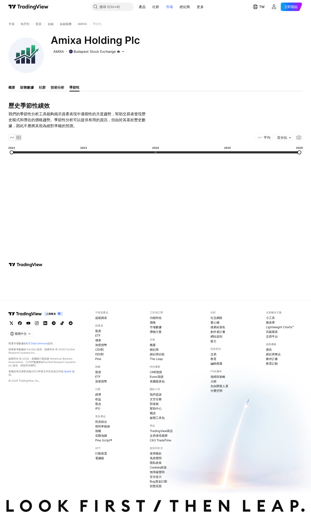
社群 (155, 7)
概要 (153, 345)
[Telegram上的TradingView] (54, 323)
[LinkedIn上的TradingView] (45, 323)
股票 (98, 331)
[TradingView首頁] (28, 7)
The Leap (156, 359)
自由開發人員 (219, 386)
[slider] (12, 152)
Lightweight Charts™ (280, 327)
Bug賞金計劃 (158, 481)
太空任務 (156, 399)
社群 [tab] (42, 87)
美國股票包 (157, 381)
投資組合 (101, 421)
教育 (213, 359)
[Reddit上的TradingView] (71, 323)
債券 (98, 340)
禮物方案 (156, 332)
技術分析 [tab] (57, 87)
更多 (200, 7)
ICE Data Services (37, 343)
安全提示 (156, 476)
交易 (213, 354)
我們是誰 (156, 394)
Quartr (68, 371)
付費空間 (216, 390)
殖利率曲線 (102, 426)
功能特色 (156, 318)
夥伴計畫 (272, 359)
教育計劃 (272, 363)
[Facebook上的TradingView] (20, 323)
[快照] (299, 137)
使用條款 (156, 453)
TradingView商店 (161, 431)
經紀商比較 (157, 354)
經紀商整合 (273, 354)
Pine (98, 359)
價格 (153, 322)
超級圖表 (101, 318)
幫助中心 (156, 408)
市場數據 (156, 327)
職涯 (153, 413)
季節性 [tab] (74, 87)
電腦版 (99, 458)
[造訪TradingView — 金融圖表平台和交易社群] (25, 265)
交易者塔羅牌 (159, 435)
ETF (97, 335)
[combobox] (284, 137)
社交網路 (216, 318)
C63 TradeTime (160, 440)
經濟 (98, 394)
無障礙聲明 (157, 472)
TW (262, 7)
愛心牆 (215, 322)
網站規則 (216, 336)
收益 (98, 399)
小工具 (270, 318)
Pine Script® (103, 440)
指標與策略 (218, 376)
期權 (98, 431)
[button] (149, 7)
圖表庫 (270, 322)
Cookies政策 (158, 467)
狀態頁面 (156, 486)
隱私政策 (156, 462)
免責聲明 (156, 458)
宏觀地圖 (101, 435)
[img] (118, 51)
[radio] (12, 137)
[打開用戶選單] (274, 7)
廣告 (269, 349)
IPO (97, 408)
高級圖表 (272, 332)
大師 (213, 381)
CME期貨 (156, 372)
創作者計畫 (218, 332)
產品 (142, 7)
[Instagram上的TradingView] (37, 323)
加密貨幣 (101, 345)
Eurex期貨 (157, 376)
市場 (169, 7)
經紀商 (185, 7)
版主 (213, 341)
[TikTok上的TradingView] (62, 323)
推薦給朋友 (218, 327)
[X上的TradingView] (11, 323)
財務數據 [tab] (27, 87)
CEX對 (99, 349)
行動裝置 (101, 453)
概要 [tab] (11, 87)
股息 (98, 404)
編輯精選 (216, 363)
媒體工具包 (157, 418)
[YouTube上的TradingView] (28, 323)
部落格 (154, 404)
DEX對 (99, 354)
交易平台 (272, 336)
